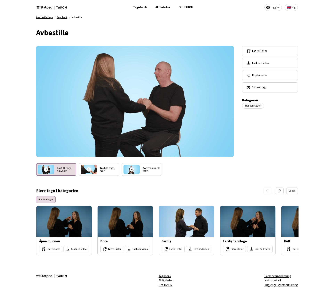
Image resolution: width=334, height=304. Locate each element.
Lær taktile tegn (44, 17)
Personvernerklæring (277, 276)
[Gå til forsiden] (51, 7)
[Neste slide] (279, 191)
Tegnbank (140, 7)
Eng (294, 7)
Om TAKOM (186, 7)
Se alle (292, 191)
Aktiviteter (162, 7)
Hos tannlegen (253, 106)
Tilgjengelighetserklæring (281, 285)
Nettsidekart (272, 280)
